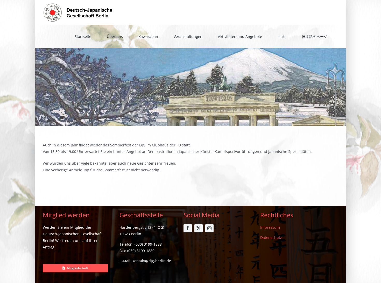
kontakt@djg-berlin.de (151, 260)
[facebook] (188, 228)
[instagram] (209, 228)
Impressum (270, 227)
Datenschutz (271, 237)
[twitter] (198, 228)
